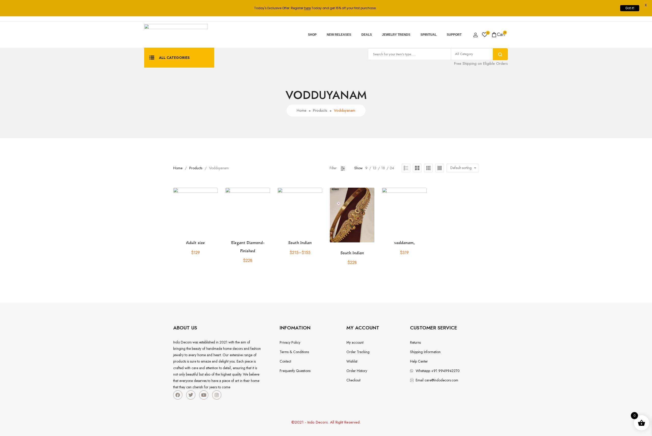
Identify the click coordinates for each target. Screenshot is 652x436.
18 (383, 168)
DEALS (366, 34)
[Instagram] (216, 395)
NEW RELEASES (339, 34)
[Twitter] (190, 395)
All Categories (174, 57)
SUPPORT (454, 34)
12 (374, 168)
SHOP (312, 34)
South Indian (300, 242)
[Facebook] (177, 395)
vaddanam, (404, 242)
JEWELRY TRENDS (396, 34)
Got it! (629, 8)
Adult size (195, 242)
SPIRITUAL (428, 34)
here (307, 8)
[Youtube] (203, 395)
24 (392, 168)
